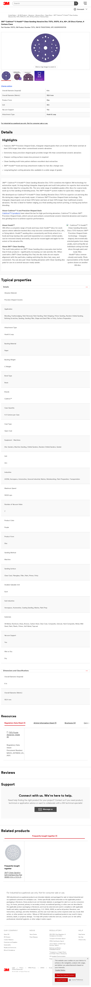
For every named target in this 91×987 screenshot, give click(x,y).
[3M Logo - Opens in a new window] (6, 3)
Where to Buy (82, 939)
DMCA (42, 967)
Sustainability (7, 945)
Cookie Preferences (17, 969)
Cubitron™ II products (11, 213)
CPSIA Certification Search (56, 941)
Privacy (21, 967)
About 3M (6, 934)
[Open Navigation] (85, 4)
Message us (48, 809)
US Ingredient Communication (57, 956)
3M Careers (7, 937)
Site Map (80, 937)
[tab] (14, 723)
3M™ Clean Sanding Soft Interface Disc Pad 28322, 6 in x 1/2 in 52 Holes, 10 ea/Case (13, 875)
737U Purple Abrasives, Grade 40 (13, 735)
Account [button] (81, 9)
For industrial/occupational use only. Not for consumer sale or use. (24, 123)
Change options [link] (6, 86)
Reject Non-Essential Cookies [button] (65, 975)
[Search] (76, 3)
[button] (76, 980)
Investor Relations (8, 939)
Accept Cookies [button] (61, 980)
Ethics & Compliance (9, 950)
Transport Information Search (57, 938)
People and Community (10, 947)
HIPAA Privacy (32, 967)
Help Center (81, 934)
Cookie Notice (60, 970)
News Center (33, 934)
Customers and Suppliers (10, 942)
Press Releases (34, 937)
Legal (13, 967)
